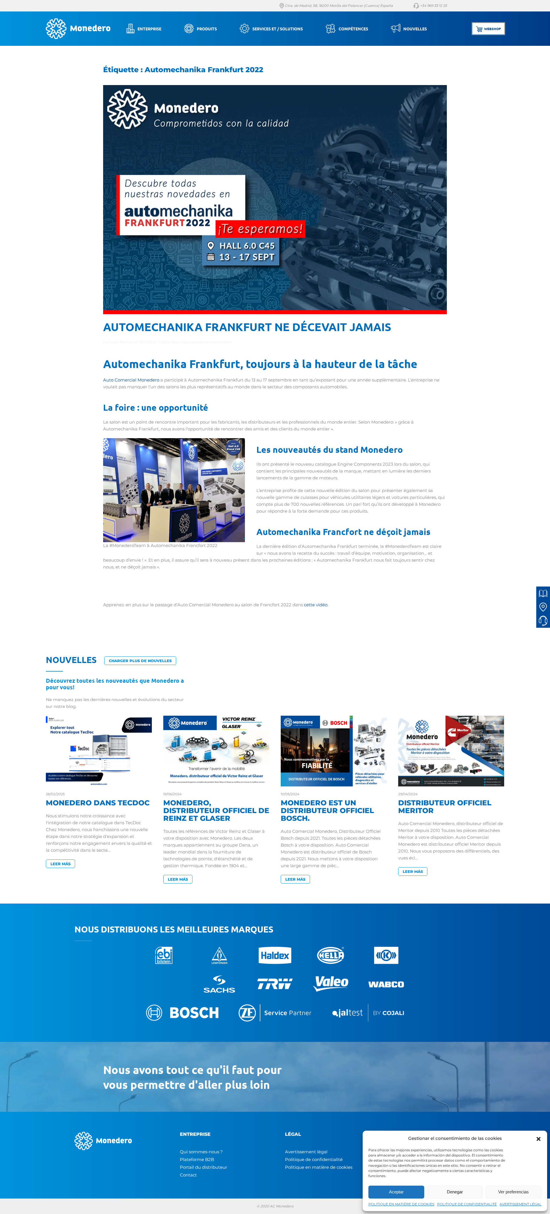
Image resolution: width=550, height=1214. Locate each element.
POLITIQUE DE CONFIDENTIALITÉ (467, 1204)
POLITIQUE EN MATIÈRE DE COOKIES (401, 1204)
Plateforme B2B (197, 1159)
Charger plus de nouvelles (140, 660)
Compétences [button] (353, 28)
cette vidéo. (316, 604)
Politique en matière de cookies (318, 1167)
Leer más (60, 863)
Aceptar (396, 1191)
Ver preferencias (513, 1191)
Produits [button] (207, 28)
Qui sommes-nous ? (201, 1151)
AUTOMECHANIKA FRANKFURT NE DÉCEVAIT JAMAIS (247, 326)
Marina (126, 342)
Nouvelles (415, 28)
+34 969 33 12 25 (433, 5)
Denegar (455, 1191)
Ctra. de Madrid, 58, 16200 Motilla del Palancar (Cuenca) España (338, 5)
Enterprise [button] (149, 28)
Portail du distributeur (203, 1167)
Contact (188, 1175)
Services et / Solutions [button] (277, 28)
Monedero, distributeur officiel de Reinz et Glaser (216, 810)
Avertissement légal (306, 1151)
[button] (538, 1138)
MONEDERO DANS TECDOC (98, 802)
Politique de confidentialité (314, 1159)
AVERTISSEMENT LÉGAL (520, 1204)
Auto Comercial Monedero (131, 380)
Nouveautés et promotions (206, 342)
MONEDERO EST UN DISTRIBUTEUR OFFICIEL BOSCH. (327, 810)
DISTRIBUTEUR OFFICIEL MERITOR (444, 806)
